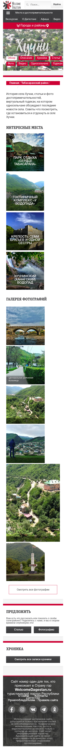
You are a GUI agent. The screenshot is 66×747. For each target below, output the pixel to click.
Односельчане (39, 64)
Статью (18, 630)
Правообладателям (21, 700)
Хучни (13, 87)
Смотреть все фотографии (33, 589)
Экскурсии (11, 19)
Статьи (56, 58)
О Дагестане (29, 19)
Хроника (42, 58)
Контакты (41, 696)
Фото (11, 64)
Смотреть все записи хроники (33, 659)
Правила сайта (48, 700)
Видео (57, 19)
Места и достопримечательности (34, 13)
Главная (14, 83)
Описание (26, 58)
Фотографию (46, 630)
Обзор (11, 58)
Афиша (45, 19)
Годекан (57, 64)
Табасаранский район (34, 83)
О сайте (23, 696)
